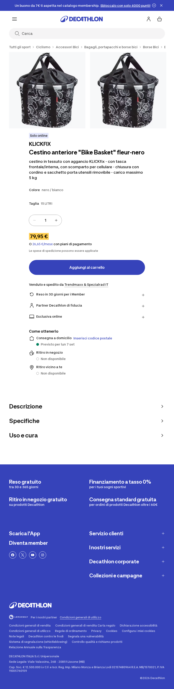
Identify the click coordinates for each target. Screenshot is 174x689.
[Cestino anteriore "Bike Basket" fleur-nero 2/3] (128, 90)
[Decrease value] (34, 220)
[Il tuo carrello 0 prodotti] (159, 19)
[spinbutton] (45, 220)
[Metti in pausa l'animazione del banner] (154, 5)
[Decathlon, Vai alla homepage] (81, 19)
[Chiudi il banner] (161, 5)
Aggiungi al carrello (87, 267)
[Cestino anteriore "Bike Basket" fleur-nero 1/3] (47, 90)
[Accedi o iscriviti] (148, 19)
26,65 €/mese (42, 244)
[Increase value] (56, 220)
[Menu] (14, 19)
